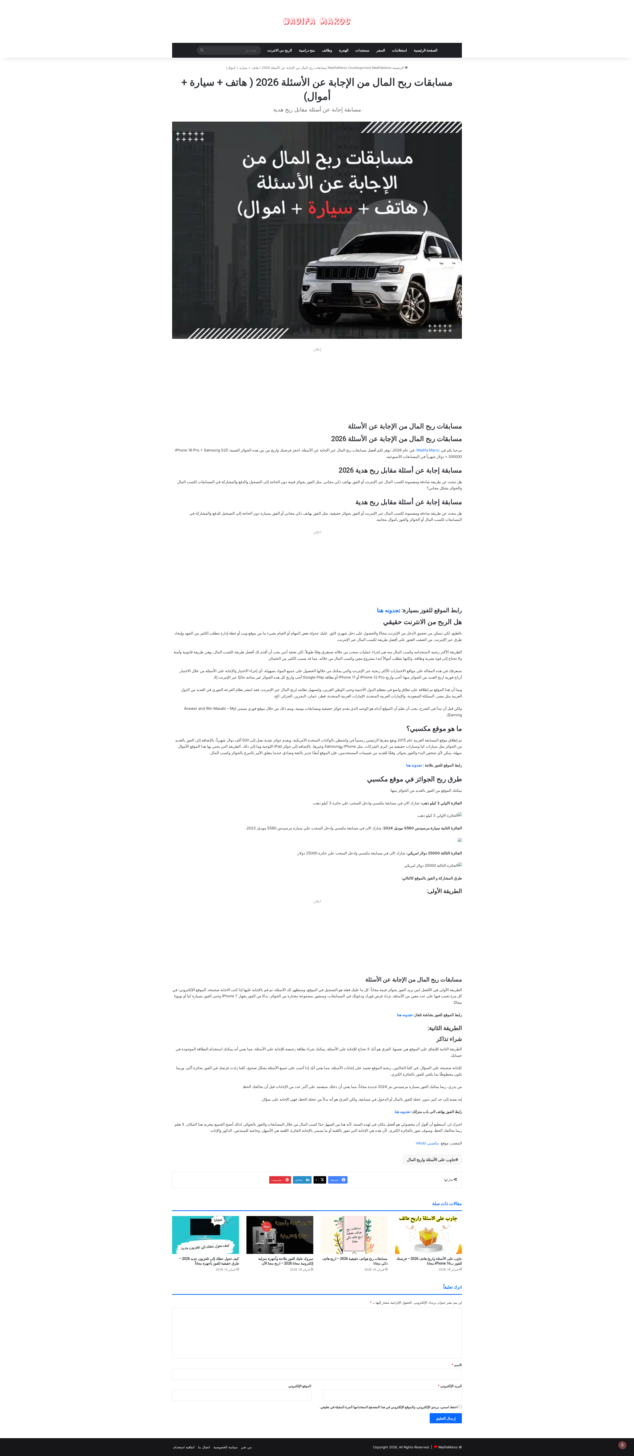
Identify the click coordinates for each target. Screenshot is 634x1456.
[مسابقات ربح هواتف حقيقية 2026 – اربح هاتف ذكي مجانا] (354, 1235)
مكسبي (432, 1143)
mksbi (421, 1143)
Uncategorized (359, 68)
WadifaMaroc (448, 1447)
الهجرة (343, 50)
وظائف (327, 50)
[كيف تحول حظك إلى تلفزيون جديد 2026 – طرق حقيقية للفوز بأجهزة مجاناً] (205, 1235)
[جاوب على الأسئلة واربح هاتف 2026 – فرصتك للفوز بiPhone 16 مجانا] (428, 1235)
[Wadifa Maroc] (317, 21)
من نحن (246, 1447)
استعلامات (399, 50)
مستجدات (362, 50)
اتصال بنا (204, 1447)
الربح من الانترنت (279, 50)
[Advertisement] (317, 387)
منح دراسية (307, 50)
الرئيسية (398, 68)
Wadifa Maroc (428, 450)
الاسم (457, 1365)
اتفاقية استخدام (184, 1447)
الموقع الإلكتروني (299, 1386)
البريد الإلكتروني (450, 1386)
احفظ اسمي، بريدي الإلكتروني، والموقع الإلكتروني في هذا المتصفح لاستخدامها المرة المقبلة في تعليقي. (388, 1407)
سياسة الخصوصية (225, 1447)
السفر (380, 50)
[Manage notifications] (622, 1445)
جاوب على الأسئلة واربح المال (431, 1159)
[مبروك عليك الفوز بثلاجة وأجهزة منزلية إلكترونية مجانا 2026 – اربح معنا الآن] (279, 1235)
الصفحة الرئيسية (425, 50)
